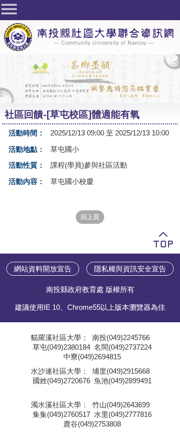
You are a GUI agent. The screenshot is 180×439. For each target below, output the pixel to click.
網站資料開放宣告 (43, 269)
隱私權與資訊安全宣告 (130, 269)
